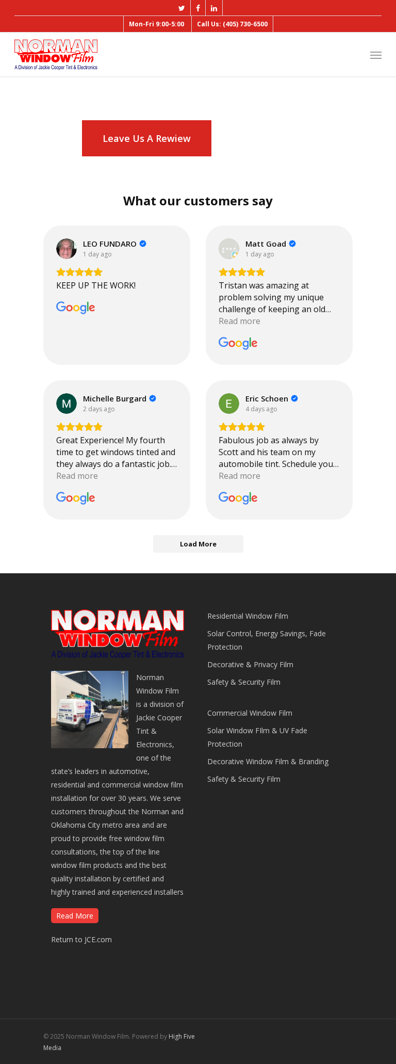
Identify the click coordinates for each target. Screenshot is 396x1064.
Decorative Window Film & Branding (267, 761)
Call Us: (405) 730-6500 (232, 24)
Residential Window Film (247, 616)
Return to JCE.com (81, 939)
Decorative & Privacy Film (250, 664)
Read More (74, 916)
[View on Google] (66, 248)
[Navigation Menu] (376, 55)
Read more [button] (239, 321)
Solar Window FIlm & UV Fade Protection (257, 737)
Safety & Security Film (243, 682)
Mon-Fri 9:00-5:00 (156, 24)
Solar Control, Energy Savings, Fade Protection (266, 640)
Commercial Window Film (249, 713)
